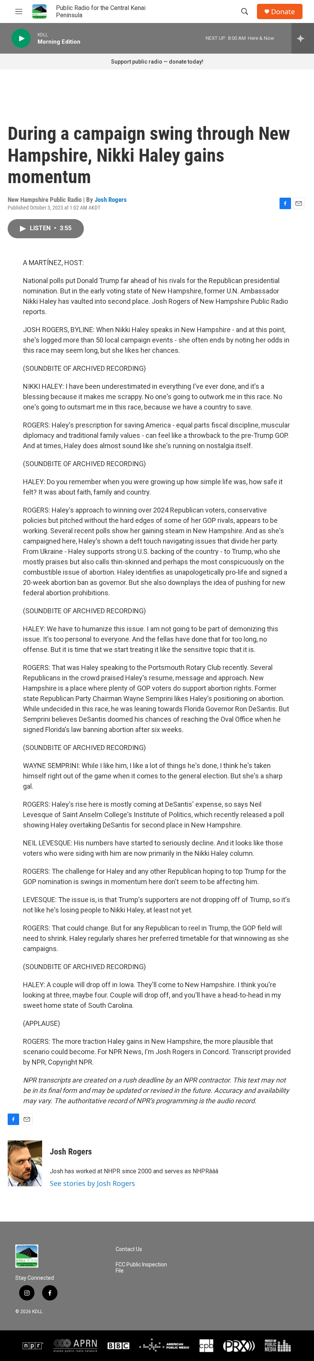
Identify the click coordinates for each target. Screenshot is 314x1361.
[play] (21, 38)
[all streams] (302, 38)
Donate (283, 12)
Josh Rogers (111, 199)
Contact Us (129, 1249)
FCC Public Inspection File (141, 1268)
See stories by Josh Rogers (92, 1183)
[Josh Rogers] (25, 1163)
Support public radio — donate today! (157, 62)
